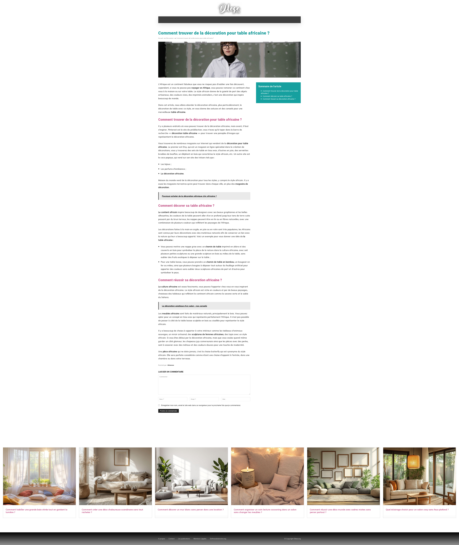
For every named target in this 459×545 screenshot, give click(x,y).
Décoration (169, 38)
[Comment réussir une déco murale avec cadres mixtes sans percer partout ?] (343, 476)
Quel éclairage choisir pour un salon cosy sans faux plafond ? (417, 509)
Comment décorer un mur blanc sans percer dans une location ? (191, 509)
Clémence (170, 365)
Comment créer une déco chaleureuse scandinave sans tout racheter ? (112, 511)
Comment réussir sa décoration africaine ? (279, 99)
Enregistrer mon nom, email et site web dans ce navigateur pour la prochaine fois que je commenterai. (201, 405)
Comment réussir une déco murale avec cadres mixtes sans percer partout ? (340, 511)
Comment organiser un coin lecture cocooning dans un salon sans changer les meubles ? (265, 511)
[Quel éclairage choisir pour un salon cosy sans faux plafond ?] (419, 476)
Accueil (160, 38)
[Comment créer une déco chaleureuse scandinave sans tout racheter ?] (115, 476)
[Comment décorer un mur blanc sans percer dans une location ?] (191, 476)
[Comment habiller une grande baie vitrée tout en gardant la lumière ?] (39, 476)
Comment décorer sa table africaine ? (277, 96)
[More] (312, 111)
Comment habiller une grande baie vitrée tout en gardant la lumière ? (36, 511)
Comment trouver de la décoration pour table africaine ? (279, 92)
